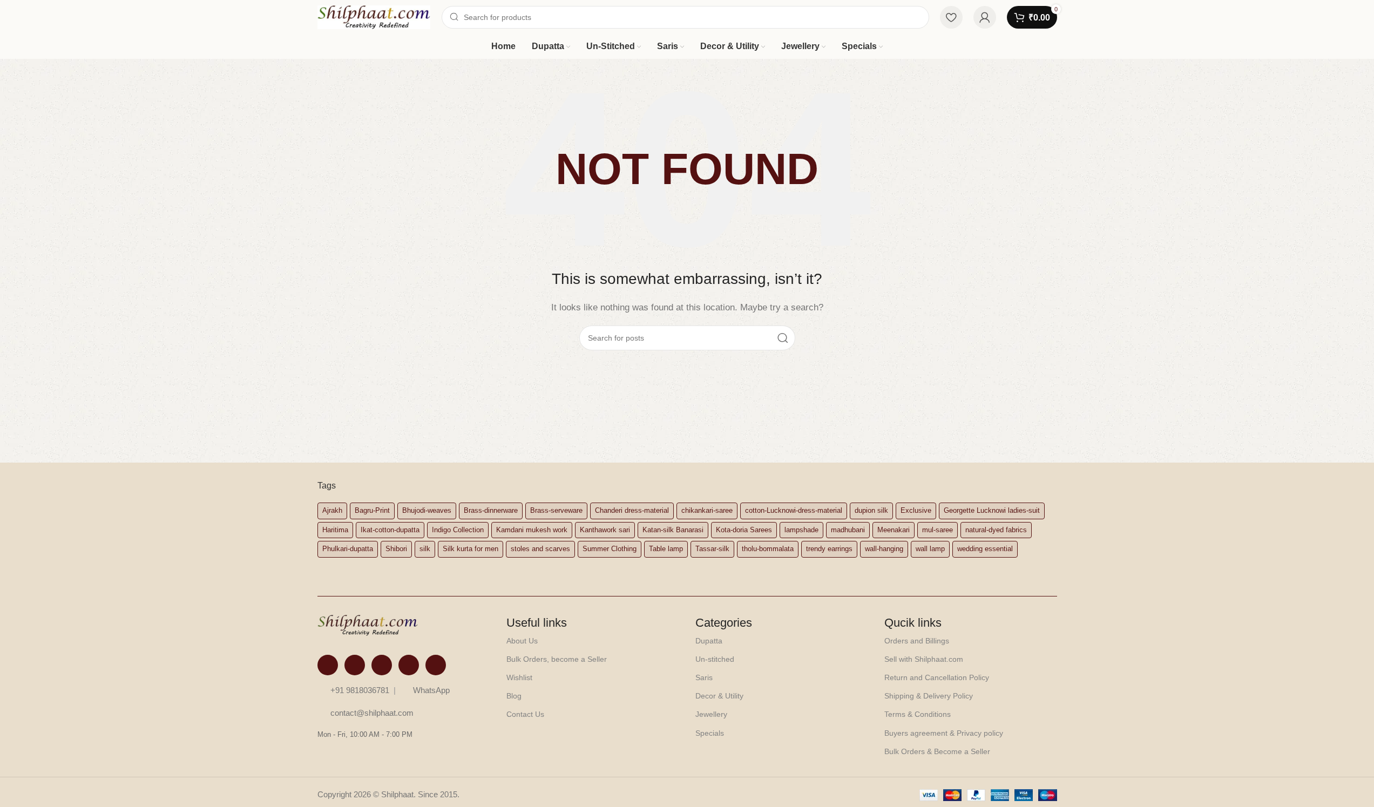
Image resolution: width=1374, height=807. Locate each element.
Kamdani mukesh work (531, 530)
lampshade (801, 530)
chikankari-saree (707, 510)
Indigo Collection (458, 530)
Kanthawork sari (605, 530)
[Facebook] (327, 665)
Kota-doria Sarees (744, 530)
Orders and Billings (916, 640)
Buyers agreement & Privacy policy (943, 733)
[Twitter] (381, 665)
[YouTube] (435, 665)
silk (424, 549)
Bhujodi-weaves (426, 510)
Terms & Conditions (917, 714)
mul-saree (937, 530)
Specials (709, 733)
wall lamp (930, 549)
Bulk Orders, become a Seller (556, 659)
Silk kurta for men (470, 549)
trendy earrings (829, 549)
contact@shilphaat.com (372, 712)
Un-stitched (714, 659)
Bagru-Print (372, 510)
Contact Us (525, 714)
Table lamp (666, 549)
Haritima (335, 530)
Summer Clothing (610, 549)
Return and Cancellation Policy (936, 677)
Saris (704, 677)
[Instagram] (354, 665)
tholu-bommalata (768, 549)
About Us (522, 640)
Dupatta (708, 640)
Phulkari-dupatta (347, 549)
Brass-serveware (556, 510)
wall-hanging (884, 549)
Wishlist (519, 677)
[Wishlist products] (951, 17)
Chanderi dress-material (632, 510)
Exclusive (916, 510)
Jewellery (711, 714)
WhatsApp (431, 690)
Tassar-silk (712, 549)
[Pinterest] (408, 665)
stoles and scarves (540, 549)
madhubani (848, 530)
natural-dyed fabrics (996, 530)
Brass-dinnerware (491, 510)
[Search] (782, 337)
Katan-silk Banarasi (672, 530)
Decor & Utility (719, 695)
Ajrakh (332, 510)
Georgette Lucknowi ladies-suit (992, 510)
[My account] (984, 17)
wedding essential (985, 549)
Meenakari (893, 530)
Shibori (396, 549)
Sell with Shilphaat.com (923, 659)
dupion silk (871, 510)
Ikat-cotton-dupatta (390, 530)
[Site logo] (374, 16)
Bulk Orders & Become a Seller (937, 751)
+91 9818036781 (359, 690)
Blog (514, 695)
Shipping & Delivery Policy (928, 695)
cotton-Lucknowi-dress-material (793, 510)
